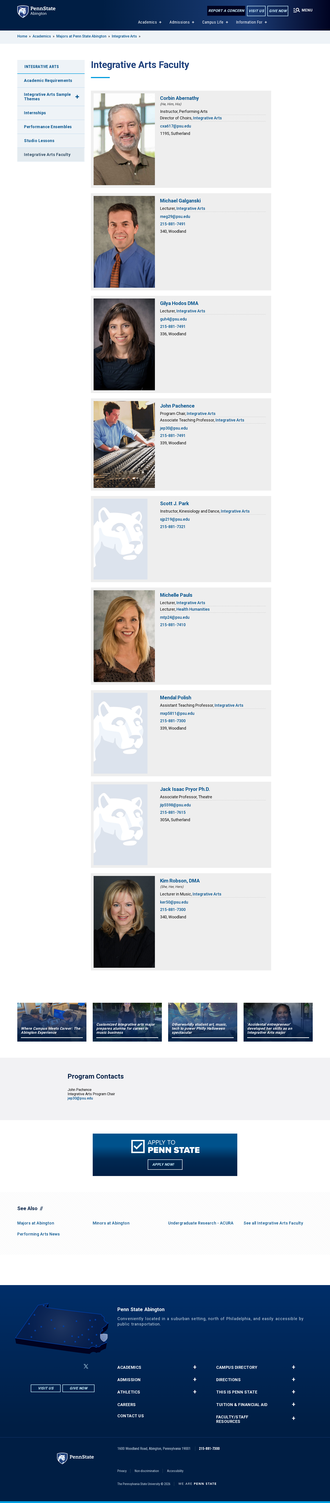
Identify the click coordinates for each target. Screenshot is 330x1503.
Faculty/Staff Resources (232, 1419)
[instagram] (40, 1366)
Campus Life (213, 22)
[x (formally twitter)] (86, 1366)
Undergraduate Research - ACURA (200, 1223)
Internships (35, 112)
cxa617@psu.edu (175, 126)
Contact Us (130, 1416)
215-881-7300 (173, 720)
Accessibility (175, 1471)
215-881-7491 (173, 224)
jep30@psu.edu (174, 428)
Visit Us (256, 11)
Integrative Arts (124, 36)
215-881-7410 (173, 624)
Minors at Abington (111, 1223)
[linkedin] (63, 1366)
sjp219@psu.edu (175, 519)
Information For (249, 22)
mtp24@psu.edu (174, 617)
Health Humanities (193, 609)
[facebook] (52, 1366)
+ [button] (194, 1367)
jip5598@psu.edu (175, 805)
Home (22, 36)
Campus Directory (236, 1367)
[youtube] (75, 1366)
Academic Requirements (48, 80)
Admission (129, 1380)
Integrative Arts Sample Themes (47, 96)
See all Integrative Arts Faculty (273, 1223)
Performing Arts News (38, 1234)
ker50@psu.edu (174, 902)
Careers (126, 1404)
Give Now (278, 11)
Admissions (179, 22)
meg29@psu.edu (175, 216)
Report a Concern (226, 11)
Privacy (122, 1471)
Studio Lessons (39, 140)
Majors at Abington (35, 1223)
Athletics (128, 1392)
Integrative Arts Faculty (47, 154)
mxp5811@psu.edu (177, 713)
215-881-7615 (173, 812)
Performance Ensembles (48, 126)
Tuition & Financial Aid (242, 1404)
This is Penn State (236, 1392)
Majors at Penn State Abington (81, 36)
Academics (147, 22)
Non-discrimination (147, 1471)
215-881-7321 (173, 526)
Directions (228, 1380)
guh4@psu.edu (173, 319)
